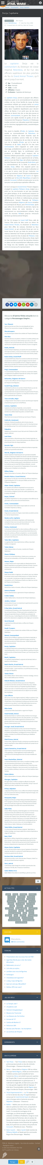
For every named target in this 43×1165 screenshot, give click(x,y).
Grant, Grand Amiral (11, 511)
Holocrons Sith (11, 1025)
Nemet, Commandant (12, 635)
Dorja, (15, 98)
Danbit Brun (9, 585)
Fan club (32, 901)
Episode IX (31, 896)
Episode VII (30, 899)
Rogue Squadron (14, 913)
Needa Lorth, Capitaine (12, 518)
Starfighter (32, 915)
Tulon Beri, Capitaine (12, 540)
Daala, (32, 205)
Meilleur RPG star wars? (14, 987)
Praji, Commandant (11, 370)
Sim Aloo (8, 337)
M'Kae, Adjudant (10, 789)
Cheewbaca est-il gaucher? (15, 978)
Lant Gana (8, 436)
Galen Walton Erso (11, 871)
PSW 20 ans (12, 911)
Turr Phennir (9, 324)
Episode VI (20, 899)
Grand (16, 76)
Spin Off (23, 915)
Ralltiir (8, 1105)
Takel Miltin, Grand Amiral (13, 827)
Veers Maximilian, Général (13, 759)
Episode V (11, 899)
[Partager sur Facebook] (7, 304)
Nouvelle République (23, 178)
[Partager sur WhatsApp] (23, 304)
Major (21, 160)
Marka (14, 1072)
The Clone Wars (27, 918)
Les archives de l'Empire (14, 1032)
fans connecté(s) (17, 940)
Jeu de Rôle (20, 904)
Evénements (22, 901)
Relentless (17, 69)
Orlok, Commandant (11, 504)
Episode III (11, 896)
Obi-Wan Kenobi (21, 908)
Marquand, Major (10, 798)
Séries (31, 913)
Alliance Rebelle (12, 1132)
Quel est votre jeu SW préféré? (16, 984)
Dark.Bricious (12, 23)
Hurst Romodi (9, 621)
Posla (20, 1062)
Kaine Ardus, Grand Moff (13, 357)
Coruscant (13, 180)
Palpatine (26, 120)
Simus (8, 1069)
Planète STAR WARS (18, 3)
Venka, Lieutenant (11, 527)
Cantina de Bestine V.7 (13, 1022)
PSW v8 (4, 1143)
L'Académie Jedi (11, 1007)
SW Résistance (14, 918)
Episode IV (21, 896)
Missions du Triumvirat (13, 1013)
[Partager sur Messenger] (11, 304)
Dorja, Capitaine (10, 646)
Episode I (23, 894)
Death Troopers (10, 628)
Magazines (29, 906)
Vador (19, 144)
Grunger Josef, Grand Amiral (14, 727)
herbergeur (10, 975)
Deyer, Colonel (9, 496)
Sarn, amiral (9, 863)
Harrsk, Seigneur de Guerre (14, 453)
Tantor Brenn (9, 674)
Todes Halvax (9, 547)
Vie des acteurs (21, 922)
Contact (37, 1143)
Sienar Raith (9, 572)
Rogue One (29, 911)
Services (9, 915)
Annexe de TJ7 (11, 1019)
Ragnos (19, 1072)
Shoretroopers (10, 331)
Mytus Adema (9, 774)
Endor (23, 131)
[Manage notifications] (39, 1149)
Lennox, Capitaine (11, 406)
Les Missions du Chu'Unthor (15, 1016)
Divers (15, 894)
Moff (26, 220)
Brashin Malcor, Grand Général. (15, 476)
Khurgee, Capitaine (11, 779)
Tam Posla (9, 1062)
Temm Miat (8, 415)
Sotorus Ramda (10, 590)
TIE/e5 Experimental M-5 (14, 1092)
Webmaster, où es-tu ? (13, 965)
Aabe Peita (8, 809)
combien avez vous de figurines (16, 971)
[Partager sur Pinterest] (19, 304)
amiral (36, 104)
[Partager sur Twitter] (15, 304)
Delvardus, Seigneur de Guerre (15, 379)
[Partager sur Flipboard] (28, 304)
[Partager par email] (36, 304)
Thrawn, (30, 76)
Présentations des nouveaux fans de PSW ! (20, 957)
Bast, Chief (8, 836)
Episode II (32, 894)
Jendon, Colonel (10, 601)
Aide (21, 1162)
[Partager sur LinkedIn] (32, 304)
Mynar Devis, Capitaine (12, 847)
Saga (24, 913)
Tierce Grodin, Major (12, 399)
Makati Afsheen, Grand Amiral (15, 681)
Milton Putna (9, 471)
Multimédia (9, 908)
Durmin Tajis (9, 445)
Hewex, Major (9, 561)
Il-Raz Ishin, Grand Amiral (13, 608)
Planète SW (33, 908)
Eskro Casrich (10, 1130)
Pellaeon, (8, 158)
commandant (11, 66)
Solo (15, 915)
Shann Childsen (10, 554)
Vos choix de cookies (27, 1143)
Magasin (20, 906)
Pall (19, 213)
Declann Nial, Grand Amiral (14, 856)
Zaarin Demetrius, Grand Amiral (15, 748)
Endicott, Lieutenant (11, 420)
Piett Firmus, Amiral (11, 739)
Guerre (28, 176)
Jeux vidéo (30, 904)
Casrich (23, 1130)
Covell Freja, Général (12, 386)
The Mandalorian (14, 920)
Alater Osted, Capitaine (12, 485)
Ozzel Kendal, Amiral (12, 714)
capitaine (14, 63)
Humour (11, 904)
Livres (12, 906)
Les (37, 171)
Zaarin (26, 1097)
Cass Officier (9, 695)
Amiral (23, 76)
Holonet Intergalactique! (14, 1010)
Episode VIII (11, 901)
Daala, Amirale (9, 348)
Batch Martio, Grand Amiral (14, 664)
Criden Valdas (9, 596)
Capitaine (31, 131)
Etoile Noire (32, 162)
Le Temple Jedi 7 (11, 1004)
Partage (12, 1162)
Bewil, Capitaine (10, 657)
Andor (8, 894)
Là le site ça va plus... (13, 968)
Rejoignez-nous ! (8, 1145)
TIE (27, 1092)
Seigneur (19, 176)
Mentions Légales (13, 1143)
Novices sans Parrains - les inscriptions (18, 1029)
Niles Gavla (8, 708)
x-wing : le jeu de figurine (14, 981)
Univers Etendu (28, 920)
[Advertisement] (21, 274)
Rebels (21, 911)
